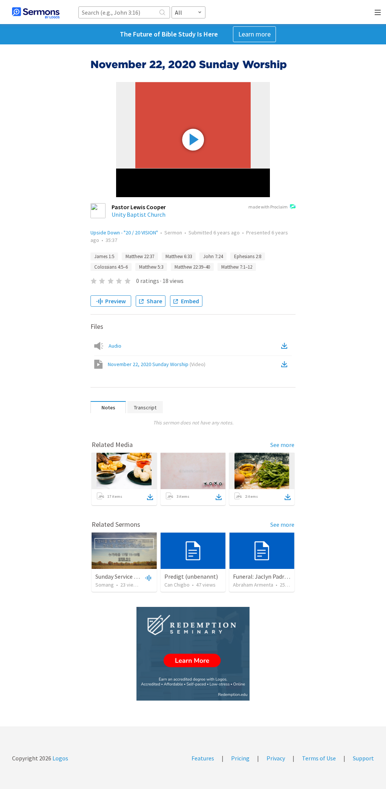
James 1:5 (104, 256)
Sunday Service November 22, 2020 (139, 576)
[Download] (150, 497)
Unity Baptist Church (138, 214)
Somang (104, 584)
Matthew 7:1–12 (236, 267)
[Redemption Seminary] (193, 654)
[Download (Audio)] (286, 345)
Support (363, 758)
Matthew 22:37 (140, 256)
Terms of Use (319, 758)
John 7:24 (213, 256)
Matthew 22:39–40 (192, 267)
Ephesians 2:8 (247, 256)
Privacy (276, 758)
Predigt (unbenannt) (191, 576)
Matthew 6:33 (178, 256)
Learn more (254, 34)
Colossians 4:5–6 (111, 267)
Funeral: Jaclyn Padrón (262, 576)
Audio (115, 345)
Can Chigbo (177, 584)
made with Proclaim (268, 207)
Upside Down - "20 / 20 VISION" (124, 232)
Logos (59, 758)
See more (282, 444)
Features (202, 758)
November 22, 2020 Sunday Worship (156, 364)
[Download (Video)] (286, 364)
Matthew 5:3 (151, 267)
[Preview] (147, 577)
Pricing (240, 758)
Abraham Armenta (253, 584)
